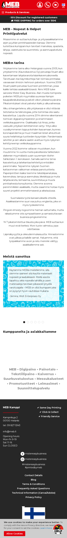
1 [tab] (24, 322)
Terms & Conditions (33, 484)
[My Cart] (55, 5)
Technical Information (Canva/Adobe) (33, 492)
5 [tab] (39, 322)
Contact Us (48, 5)
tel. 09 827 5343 (11, 425)
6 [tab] (43, 322)
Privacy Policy (34, 497)
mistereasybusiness (35, 453)
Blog (33, 479)
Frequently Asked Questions (33, 488)
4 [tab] (35, 322)
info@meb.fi (9, 431)
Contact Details (34, 475)
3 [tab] (32, 322)
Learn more (46, 528)
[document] (34, 528)
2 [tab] (28, 322)
